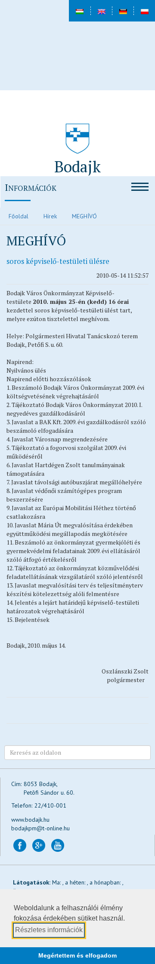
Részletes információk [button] (49, 929)
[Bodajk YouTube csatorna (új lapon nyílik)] (57, 844)
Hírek (50, 216)
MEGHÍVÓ (84, 216)
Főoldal (18, 216)
